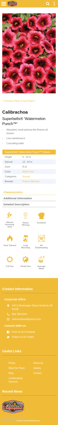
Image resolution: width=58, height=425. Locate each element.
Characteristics (13, 192)
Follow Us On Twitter (23, 337)
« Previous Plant (11, 101)
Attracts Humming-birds (10, 224)
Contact (37, 373)
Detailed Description (16, 204)
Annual (26, 176)
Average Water (41, 267)
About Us (38, 363)
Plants (12, 363)
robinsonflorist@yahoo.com (26, 319)
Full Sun (10, 266)
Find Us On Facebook (23, 332)
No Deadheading (41, 246)
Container (41, 223)
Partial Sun (26, 266)
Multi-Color (28, 171)
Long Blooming (25, 246)
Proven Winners (30, 181)
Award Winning (25, 224)
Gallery (37, 368)
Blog (11, 373)
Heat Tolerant (10, 245)
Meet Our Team (17, 368)
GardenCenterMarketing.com (28, 421)
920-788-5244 (19, 314)
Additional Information (17, 198)
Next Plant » (29, 101)
